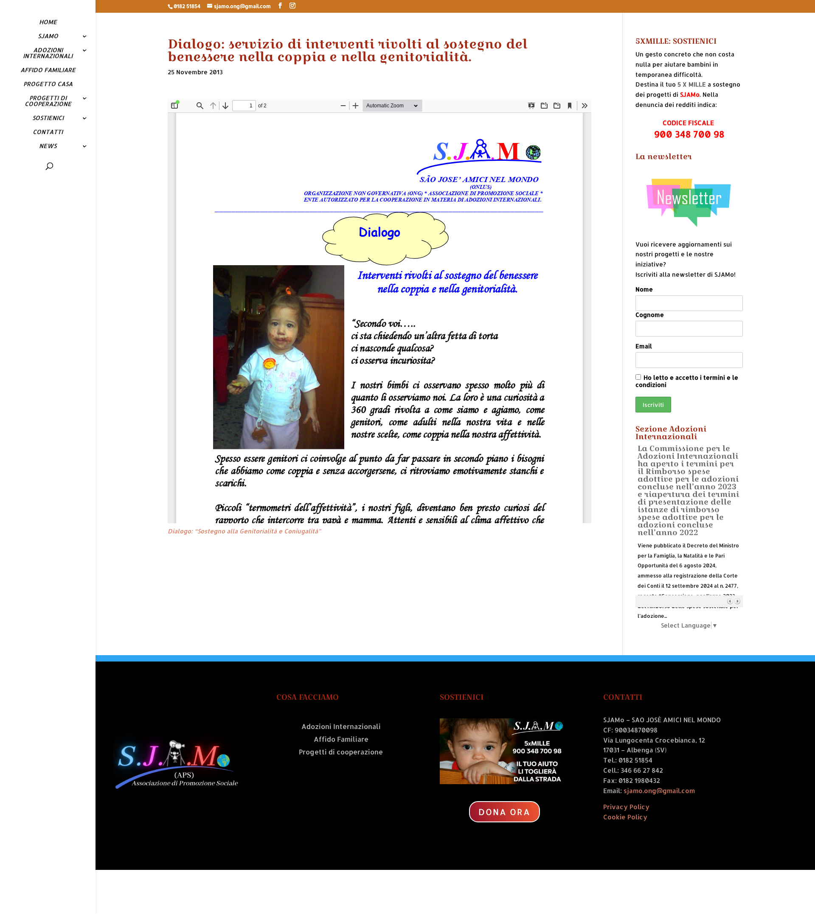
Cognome (649, 314)
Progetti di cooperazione (48, 101)
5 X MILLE (691, 84)
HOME (48, 22)
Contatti (48, 132)
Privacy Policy (626, 807)
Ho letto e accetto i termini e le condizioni (686, 381)
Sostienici (48, 118)
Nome (644, 289)
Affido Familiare (341, 739)
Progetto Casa (48, 84)
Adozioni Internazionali (48, 53)
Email (643, 346)
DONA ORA (504, 811)
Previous (730, 601)
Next (737, 601)
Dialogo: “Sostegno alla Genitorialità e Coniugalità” (244, 531)
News (47, 146)
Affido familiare (48, 70)
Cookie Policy (625, 817)
